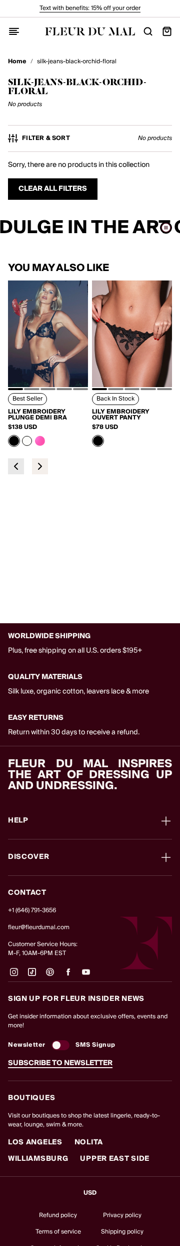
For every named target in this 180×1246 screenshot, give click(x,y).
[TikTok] (32, 976)
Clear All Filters (52, 189)
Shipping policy (122, 1232)
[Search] (148, 31)
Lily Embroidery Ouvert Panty (121, 415)
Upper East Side (115, 1159)
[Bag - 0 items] (167, 31)
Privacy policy (122, 1215)
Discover (29, 857)
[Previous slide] (16, 466)
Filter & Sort (46, 138)
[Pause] (166, 228)
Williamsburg (38, 1159)
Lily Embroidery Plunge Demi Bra (37, 415)
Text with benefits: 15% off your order (90, 8)
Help (18, 821)
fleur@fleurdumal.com (39, 927)
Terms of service (58, 1232)
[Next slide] (40, 466)
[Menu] (14, 31)
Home (17, 61)
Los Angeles (35, 1142)
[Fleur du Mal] (90, 31)
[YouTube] (86, 976)
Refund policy (58, 1215)
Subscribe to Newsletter (60, 1063)
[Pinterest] (50, 976)
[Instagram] (14, 976)
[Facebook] (68, 976)
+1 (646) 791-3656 (32, 910)
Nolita (88, 1142)
